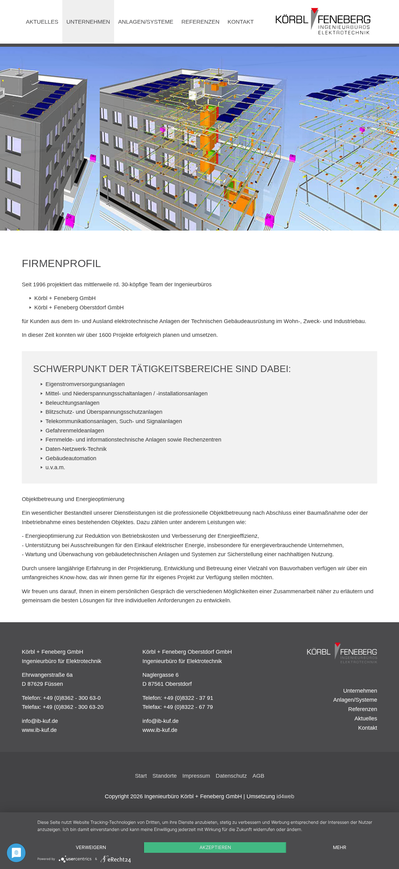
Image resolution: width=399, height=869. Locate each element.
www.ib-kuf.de (39, 730)
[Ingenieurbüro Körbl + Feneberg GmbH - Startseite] (323, 22)
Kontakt (367, 728)
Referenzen (362, 709)
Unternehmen (360, 691)
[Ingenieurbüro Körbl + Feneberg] (341, 653)
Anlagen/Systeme (355, 700)
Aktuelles (365, 718)
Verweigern (91, 847)
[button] (15, 137)
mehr (339, 847)
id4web (285, 796)
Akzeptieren (215, 847)
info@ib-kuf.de (40, 721)
